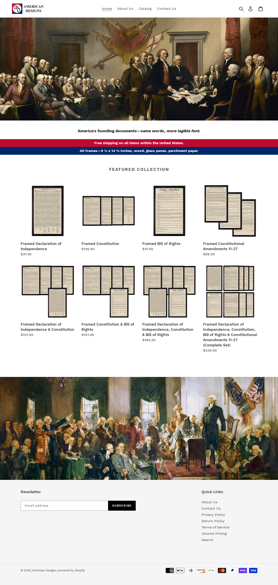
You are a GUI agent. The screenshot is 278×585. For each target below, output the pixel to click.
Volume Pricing (214, 533)
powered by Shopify (71, 570)
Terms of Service (215, 527)
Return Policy (213, 521)
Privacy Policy (213, 515)
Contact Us (211, 508)
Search (207, 540)
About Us (209, 502)
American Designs (44, 570)
